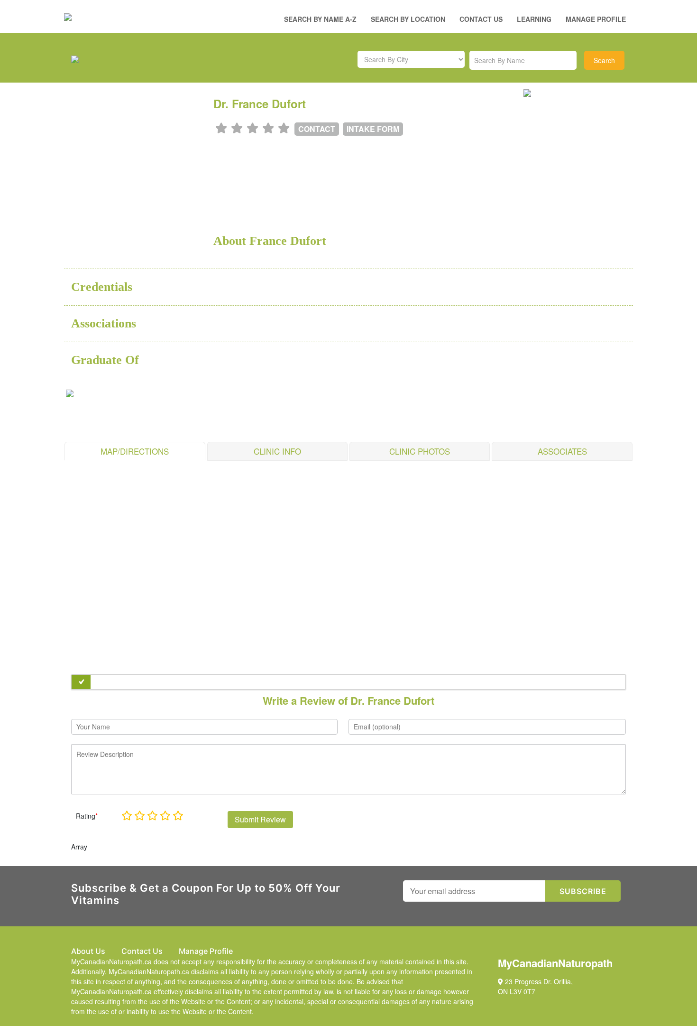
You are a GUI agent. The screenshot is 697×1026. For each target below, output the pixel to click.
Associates (562, 451)
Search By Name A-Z (320, 19)
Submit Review (260, 819)
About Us (88, 951)
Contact (316, 128)
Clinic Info (277, 451)
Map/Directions (135, 451)
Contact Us (481, 19)
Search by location (408, 19)
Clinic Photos (419, 451)
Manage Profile (596, 19)
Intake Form (373, 128)
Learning (534, 19)
